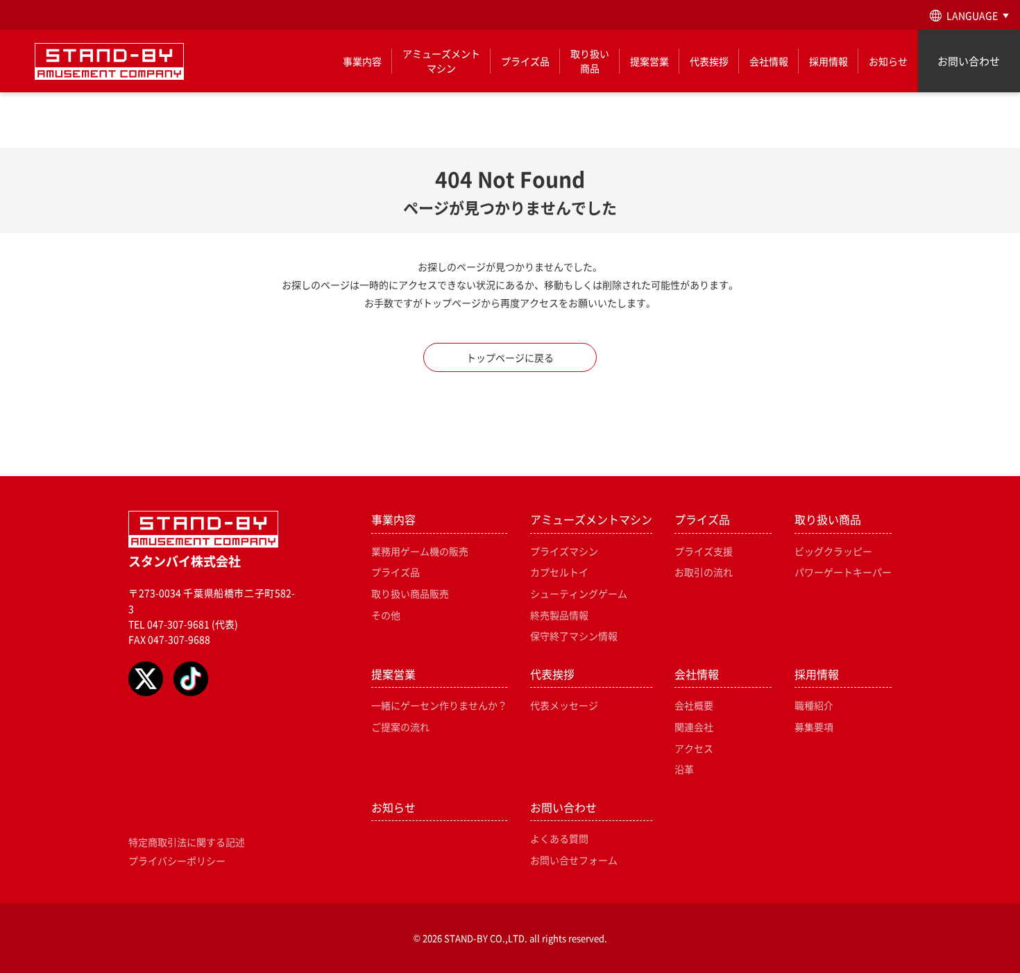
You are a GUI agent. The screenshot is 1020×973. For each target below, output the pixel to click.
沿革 (684, 769)
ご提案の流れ (400, 727)
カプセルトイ (559, 572)
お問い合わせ (968, 60)
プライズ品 (525, 61)
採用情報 (828, 61)
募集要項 (813, 727)
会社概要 (693, 705)
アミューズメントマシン (441, 60)
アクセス (693, 748)
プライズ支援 (703, 551)
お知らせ (888, 61)
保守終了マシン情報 (574, 636)
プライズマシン (564, 551)
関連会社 (693, 727)
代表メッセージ (564, 705)
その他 (385, 615)
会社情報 (768, 61)
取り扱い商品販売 (410, 593)
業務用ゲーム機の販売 (419, 551)
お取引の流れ (703, 572)
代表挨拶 (709, 61)
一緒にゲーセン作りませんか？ (439, 705)
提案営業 (649, 61)
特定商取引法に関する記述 (186, 842)
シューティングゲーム (578, 593)
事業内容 (362, 61)
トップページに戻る (510, 357)
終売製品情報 (559, 615)
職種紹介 (813, 705)
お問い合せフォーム (574, 860)
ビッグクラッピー (833, 551)
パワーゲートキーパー (843, 572)
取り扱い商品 (589, 60)
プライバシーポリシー (177, 861)
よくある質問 (559, 838)
